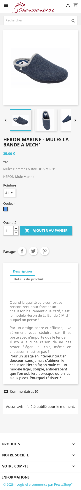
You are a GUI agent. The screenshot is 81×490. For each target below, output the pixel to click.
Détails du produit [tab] (29, 279)
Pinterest (44, 251)
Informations (16, 477)
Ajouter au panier (46, 230)
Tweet (33, 251)
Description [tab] (22, 271)
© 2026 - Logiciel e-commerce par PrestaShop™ (38, 484)
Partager (22, 251)
